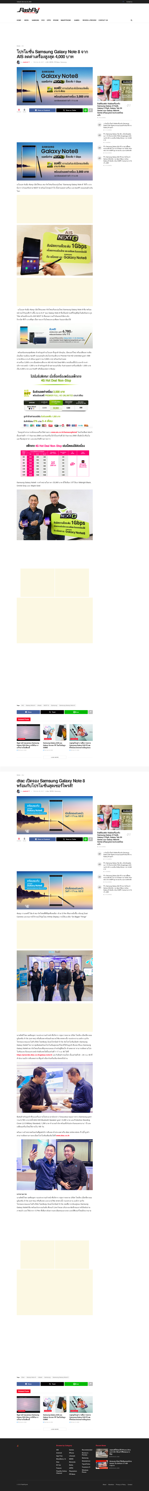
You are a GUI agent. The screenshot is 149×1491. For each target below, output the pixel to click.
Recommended (87, 1450)
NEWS (26, 20)
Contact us (129, 2)
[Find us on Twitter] (125, 1)
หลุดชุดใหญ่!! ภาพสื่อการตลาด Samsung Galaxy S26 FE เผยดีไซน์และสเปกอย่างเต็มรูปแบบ (80, 745)
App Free (59, 1456)
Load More (55, 757)
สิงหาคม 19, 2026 (74, 750)
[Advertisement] (95, 10)
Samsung (35, 20)
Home (19, 20)
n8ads (39, 705)
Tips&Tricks (86, 1464)
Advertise (111, 1484)
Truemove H (86, 1467)
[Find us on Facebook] (123, 1)
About (104, 1484)
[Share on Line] (85, 110)
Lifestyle (72, 1456)
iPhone (55, 20)
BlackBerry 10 (61, 1459)
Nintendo (72, 1462)
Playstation (73, 1471)
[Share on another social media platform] (90, 110)
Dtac (22, 1377)
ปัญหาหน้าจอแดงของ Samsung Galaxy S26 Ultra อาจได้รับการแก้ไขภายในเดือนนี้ (28, 745)
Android (59, 1453)
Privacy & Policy (121, 1484)
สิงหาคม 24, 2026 (22, 750)
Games (76, 20)
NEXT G (46, 705)
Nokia (71, 1465)
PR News (57, 62)
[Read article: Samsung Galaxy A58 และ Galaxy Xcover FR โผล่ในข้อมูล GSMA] (54, 732)
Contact (130, 1484)
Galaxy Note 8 (30, 705)
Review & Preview (89, 20)
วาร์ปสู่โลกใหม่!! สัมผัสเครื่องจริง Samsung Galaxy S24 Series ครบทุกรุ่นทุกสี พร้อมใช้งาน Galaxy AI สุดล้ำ (117, 125)
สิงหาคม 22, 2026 (48, 750)
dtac (23, 775)
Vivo (43, 20)
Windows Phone (85, 1471)
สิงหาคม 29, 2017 (39, 62)
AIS (23, 46)
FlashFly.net (24, 1484)
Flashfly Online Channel (61, 1472)
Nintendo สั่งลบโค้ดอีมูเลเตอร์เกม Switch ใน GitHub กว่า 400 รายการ (120, 1463)
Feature (59, 1468)
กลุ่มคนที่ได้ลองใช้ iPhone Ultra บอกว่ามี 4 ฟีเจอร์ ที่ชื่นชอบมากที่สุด (120, 1452)
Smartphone (66, 20)
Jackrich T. (26, 62)
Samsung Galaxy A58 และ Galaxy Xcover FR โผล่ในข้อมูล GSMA (54, 745)
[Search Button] (131, 20)
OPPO (49, 20)
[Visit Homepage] (28, 10)
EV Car (58, 1465)
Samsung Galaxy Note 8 (67, 705)
